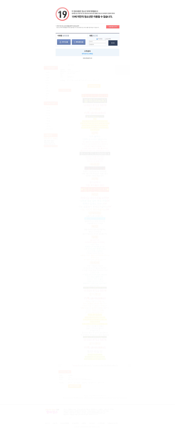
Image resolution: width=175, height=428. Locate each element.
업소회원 (108, 38)
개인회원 (100, 38)
